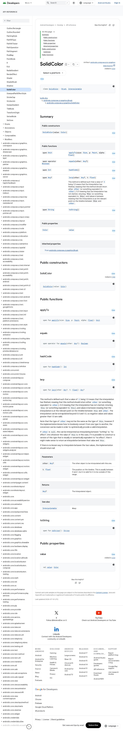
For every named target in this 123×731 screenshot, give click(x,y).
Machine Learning (53, 658)
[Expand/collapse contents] (54, 31)
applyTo (72, 153)
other (76, 189)
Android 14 (83, 664)
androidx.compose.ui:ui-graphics (102, 62)
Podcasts (38, 680)
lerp (71, 177)
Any (84, 161)
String (51, 209)
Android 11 (83, 676)
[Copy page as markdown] (74, 64)
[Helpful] (110, 25)
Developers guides (98, 664)
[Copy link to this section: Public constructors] (70, 262)
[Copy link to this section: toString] (51, 520)
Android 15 (83, 661)
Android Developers (47, 25)
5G (51, 678)
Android (38, 655)
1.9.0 (113, 277)
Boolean (45, 164)
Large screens (70, 655)
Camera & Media (54, 669)
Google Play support (112, 667)
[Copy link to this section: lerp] (46, 379)
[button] (15, 124)
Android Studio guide (99, 659)
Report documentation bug (113, 661)
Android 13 (83, 668)
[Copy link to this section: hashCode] (54, 356)
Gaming (53, 653)
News (37, 673)
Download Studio (97, 674)
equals (72, 161)
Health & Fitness (53, 663)
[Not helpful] (113, 25)
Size (85, 153)
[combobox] (58, 3)
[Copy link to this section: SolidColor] (54, 273)
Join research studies (113, 673)
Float (70, 155)
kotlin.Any (44, 98)
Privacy (52, 674)
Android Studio (104, 3)
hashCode (73, 170)
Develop (60, 25)
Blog (37, 676)
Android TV (69, 674)
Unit (50, 153)
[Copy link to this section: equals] (49, 333)
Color (63, 132)
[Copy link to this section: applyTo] (51, 310)
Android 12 (83, 672)
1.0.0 (113, 69)
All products (40, 711)
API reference (10, 12)
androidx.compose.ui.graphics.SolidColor (63, 103)
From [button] (61, 250)
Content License (102, 593)
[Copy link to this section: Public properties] (67, 543)
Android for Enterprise (39, 660)
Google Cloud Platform (44, 707)
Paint (94, 153)
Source (38, 669)
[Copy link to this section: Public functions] (65, 299)
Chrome (38, 699)
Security (38, 665)
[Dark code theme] (113, 86)
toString (73, 209)
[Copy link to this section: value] (48, 554)
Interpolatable (75, 89)
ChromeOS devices (69, 664)
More (27, 3)
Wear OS (68, 659)
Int (49, 170)
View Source (108, 66)
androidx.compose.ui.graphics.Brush (57, 100)
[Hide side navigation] (29, 726)
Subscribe (93, 725)
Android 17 (83, 653)
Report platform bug (113, 654)
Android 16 (83, 657)
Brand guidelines (58, 719)
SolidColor (53, 89)
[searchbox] (16, 21)
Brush (64, 89)
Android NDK (99, 679)
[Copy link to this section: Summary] (55, 116)
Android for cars (69, 670)
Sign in (117, 3)
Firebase (38, 703)
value (71, 230)
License (46, 719)
